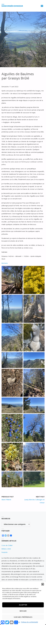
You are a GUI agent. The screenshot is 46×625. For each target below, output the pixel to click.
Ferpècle (4, 552)
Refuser (23, 611)
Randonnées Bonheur (12, 6)
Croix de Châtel (7, 545)
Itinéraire (5, 263)
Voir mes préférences (23, 617)
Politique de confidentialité (29, 622)
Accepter (23, 605)
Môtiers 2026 (6, 549)
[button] (43, 584)
